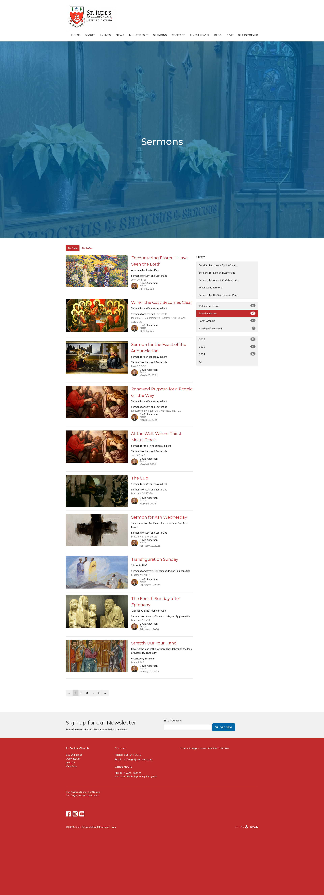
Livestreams (199, 35)
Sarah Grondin (226, 320)
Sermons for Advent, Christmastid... (218, 280)
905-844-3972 (132, 754)
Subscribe (223, 727)
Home (75, 35)
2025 (226, 346)
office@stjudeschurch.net (138, 759)
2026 (226, 339)
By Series (87, 248)
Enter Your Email (173, 720)
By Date (72, 248)
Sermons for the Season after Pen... (218, 295)
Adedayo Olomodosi (226, 328)
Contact (178, 35)
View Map (71, 766)
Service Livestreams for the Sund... (218, 265)
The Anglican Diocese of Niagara (83, 791)
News (120, 35)
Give (230, 35)
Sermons (160, 35)
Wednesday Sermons (210, 287)
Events (105, 35)
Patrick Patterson (226, 305)
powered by (245, 830)
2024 (226, 354)
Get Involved (248, 35)
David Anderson (226, 313)
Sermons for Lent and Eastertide (217, 272)
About (90, 35)
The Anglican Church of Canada (82, 795)
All (200, 361)
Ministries (137, 35)
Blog (218, 35)
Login (113, 827)
